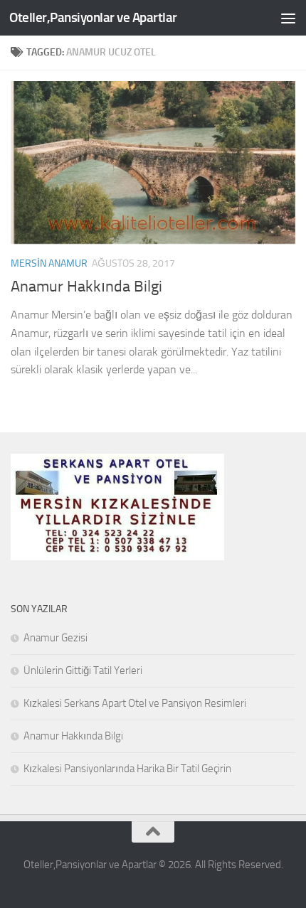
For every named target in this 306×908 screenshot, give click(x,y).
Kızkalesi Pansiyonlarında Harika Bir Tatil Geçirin (127, 768)
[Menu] (288, 18)
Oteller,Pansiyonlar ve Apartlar (93, 17)
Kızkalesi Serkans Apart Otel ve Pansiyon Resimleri (134, 703)
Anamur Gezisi (55, 637)
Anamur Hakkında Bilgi (86, 286)
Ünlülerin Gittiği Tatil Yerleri (82, 670)
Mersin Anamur (49, 263)
